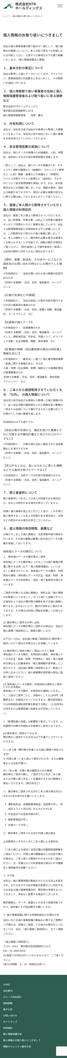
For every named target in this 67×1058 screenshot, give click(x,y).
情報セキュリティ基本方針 (17, 1046)
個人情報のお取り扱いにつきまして (22, 1040)
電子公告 (7, 1009)
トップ (6, 16)
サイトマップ (10, 1021)
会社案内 (7, 990)
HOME (6, 984)
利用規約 (7, 1027)
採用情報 (7, 1003)
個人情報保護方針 (12, 1034)
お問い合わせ (10, 1015)
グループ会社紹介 (12, 996)
